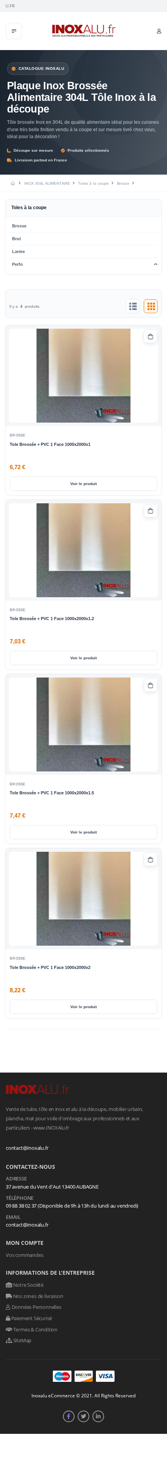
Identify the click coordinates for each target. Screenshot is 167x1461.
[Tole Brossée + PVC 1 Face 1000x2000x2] (83, 899)
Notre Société (27, 1284)
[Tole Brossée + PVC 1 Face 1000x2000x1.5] (83, 724)
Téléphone (19, 1198)
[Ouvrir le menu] (14, 31)
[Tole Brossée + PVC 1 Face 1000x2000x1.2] (83, 550)
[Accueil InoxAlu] (13, 183)
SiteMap (21, 1340)
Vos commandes (24, 1254)
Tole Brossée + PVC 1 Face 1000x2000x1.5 (52, 792)
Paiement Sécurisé (31, 1318)
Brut (16, 238)
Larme (18, 251)
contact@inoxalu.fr (27, 1147)
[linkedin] (98, 1416)
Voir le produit (83, 484)
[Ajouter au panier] (150, 336)
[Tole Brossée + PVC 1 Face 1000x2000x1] (83, 376)
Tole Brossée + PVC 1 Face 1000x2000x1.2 (52, 618)
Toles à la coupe (93, 183)
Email (13, 1217)
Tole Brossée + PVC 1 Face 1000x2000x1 (50, 444)
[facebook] (69, 1416)
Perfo (17, 264)
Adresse (16, 1179)
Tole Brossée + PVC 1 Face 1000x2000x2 (50, 967)
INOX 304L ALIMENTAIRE (47, 183)
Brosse (123, 183)
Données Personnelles (35, 1306)
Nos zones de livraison (37, 1296)
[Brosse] (133, 306)
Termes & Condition (34, 1329)
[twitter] (83, 1416)
